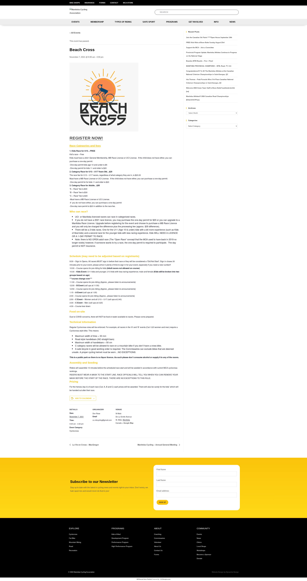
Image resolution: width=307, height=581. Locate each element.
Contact (114, 3)
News (232, 22)
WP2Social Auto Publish (144, 579)
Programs (172, 22)
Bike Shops (75, 3)
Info (216, 22)
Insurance (89, 3)
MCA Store (128, 3)
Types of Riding (123, 22)
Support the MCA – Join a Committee (200, 47)
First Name (161, 469)
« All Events (75, 32)
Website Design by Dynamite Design (225, 572)
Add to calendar (83, 398)
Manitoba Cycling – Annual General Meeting (158, 444)
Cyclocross (74, 431)
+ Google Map (127, 423)
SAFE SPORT (149, 22)
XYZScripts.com (165, 579)
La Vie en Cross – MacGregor (85, 444)
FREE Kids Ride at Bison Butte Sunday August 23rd (205, 42)
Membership (97, 22)
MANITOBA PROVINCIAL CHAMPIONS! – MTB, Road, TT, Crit (208, 66)
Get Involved (196, 22)
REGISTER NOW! (86, 138)
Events (76, 22)
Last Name (161, 480)
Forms (102, 3)
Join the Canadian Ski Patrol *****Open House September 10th (209, 37)
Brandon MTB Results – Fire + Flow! (199, 61)
